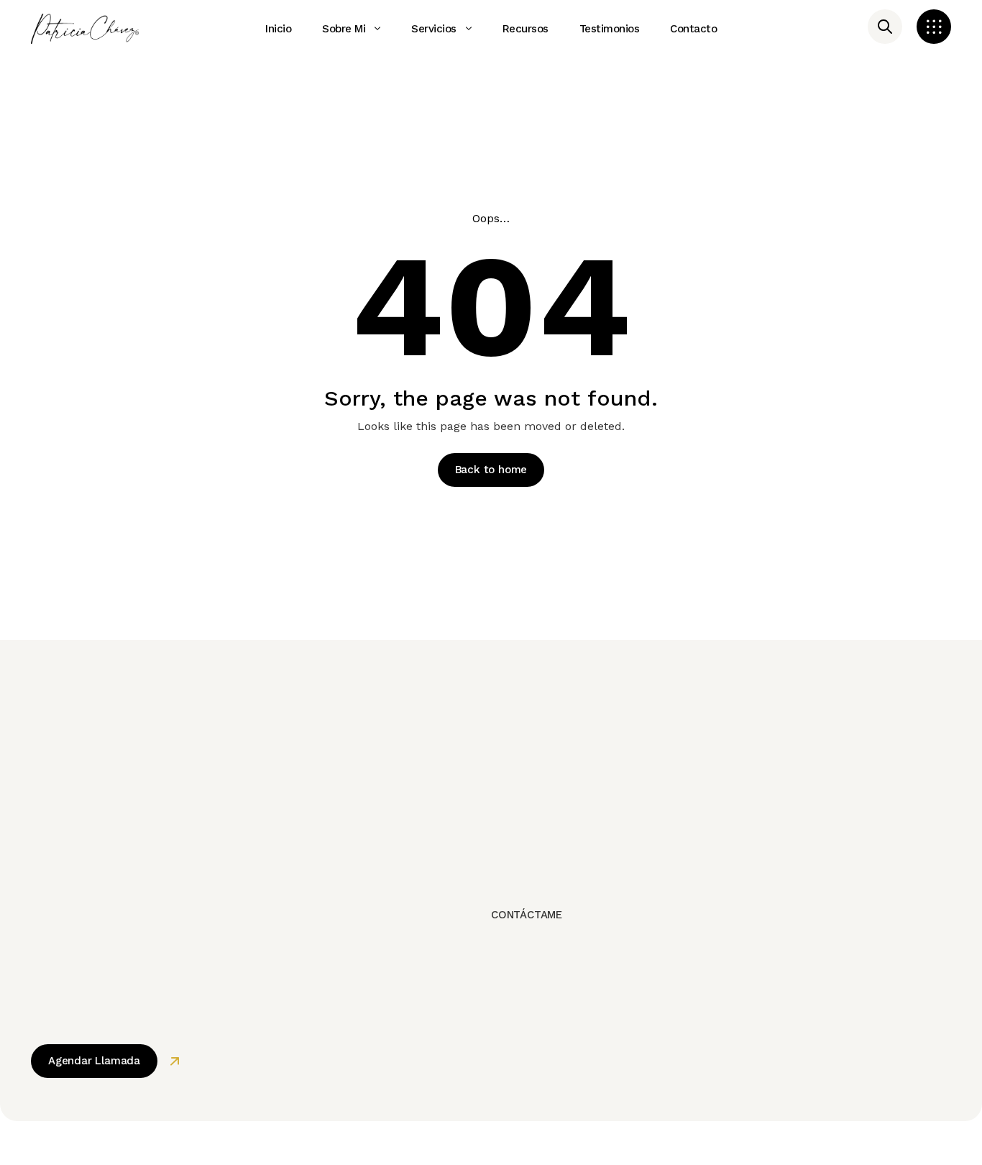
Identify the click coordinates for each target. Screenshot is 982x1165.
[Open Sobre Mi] (377, 29)
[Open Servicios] (469, 29)
